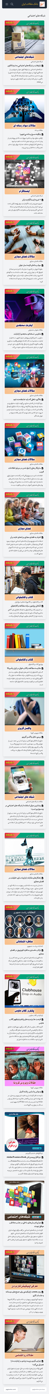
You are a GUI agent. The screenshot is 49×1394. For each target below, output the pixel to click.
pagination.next (11, 1389)
